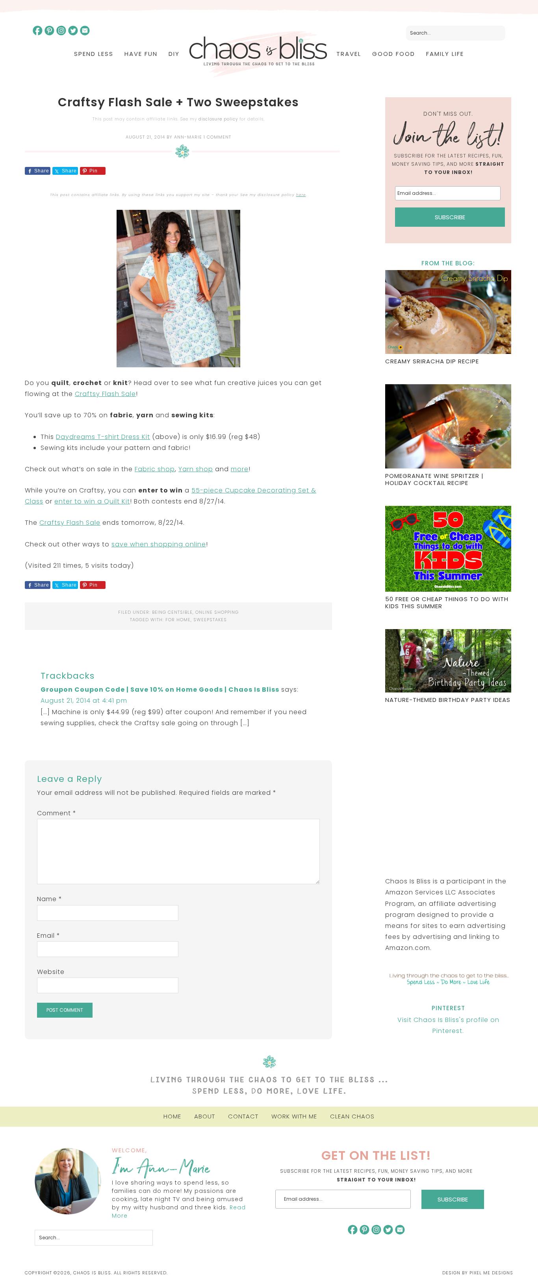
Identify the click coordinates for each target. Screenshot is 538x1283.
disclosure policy (218, 119)
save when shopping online (158, 544)
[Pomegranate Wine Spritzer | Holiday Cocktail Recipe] (448, 427)
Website (51, 971)
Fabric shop (155, 469)
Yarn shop (195, 469)
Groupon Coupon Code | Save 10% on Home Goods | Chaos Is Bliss (160, 689)
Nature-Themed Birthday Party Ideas (447, 700)
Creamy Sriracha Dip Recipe (432, 361)
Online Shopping (217, 612)
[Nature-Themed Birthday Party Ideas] (448, 661)
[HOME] (258, 54)
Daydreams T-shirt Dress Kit (103, 436)
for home (178, 620)
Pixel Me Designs (491, 1273)
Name (49, 898)
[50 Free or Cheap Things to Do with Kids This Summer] (448, 550)
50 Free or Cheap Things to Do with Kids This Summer (446, 602)
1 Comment (217, 137)
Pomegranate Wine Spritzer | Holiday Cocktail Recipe (434, 479)
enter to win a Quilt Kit (92, 501)
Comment (56, 813)
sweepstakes (210, 620)
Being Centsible (172, 612)
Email (48, 935)
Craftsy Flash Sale (105, 393)
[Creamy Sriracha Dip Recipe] (448, 313)
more (240, 469)
